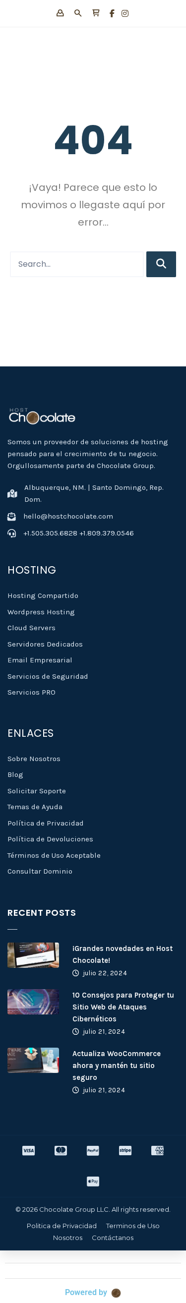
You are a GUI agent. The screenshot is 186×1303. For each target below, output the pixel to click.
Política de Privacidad (45, 823)
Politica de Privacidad (62, 1226)
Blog (15, 774)
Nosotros (67, 1238)
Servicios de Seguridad (47, 676)
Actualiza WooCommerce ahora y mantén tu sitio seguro (116, 1065)
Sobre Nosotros (34, 758)
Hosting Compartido (42, 595)
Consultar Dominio (39, 871)
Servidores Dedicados (45, 644)
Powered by (86, 1292)
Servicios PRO (31, 692)
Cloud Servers (31, 627)
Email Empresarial (39, 659)
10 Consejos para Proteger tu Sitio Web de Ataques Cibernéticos (123, 1007)
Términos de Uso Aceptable (54, 855)
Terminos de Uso (133, 1226)
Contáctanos (112, 1238)
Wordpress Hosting (41, 611)
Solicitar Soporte (36, 790)
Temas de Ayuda (34, 806)
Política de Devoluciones (50, 838)
